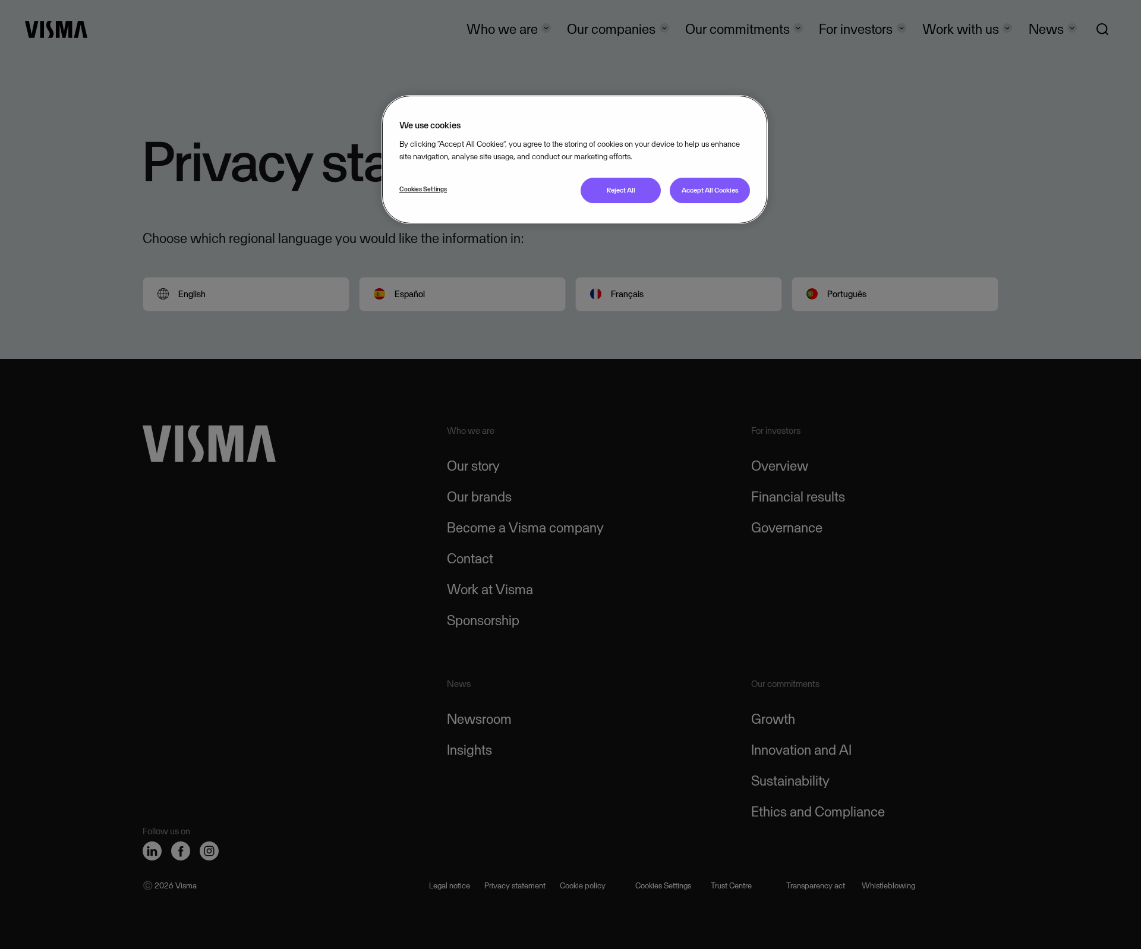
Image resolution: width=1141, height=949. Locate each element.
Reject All (621, 190)
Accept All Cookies (710, 190)
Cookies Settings (423, 189)
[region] (575, 159)
